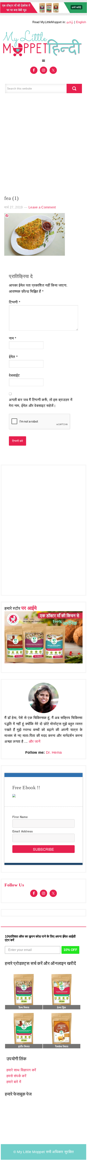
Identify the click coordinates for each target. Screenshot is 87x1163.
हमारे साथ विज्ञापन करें (21, 1070)
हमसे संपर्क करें (16, 1076)
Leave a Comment (42, 207)
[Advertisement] (43, 146)
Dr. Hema (54, 752)
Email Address (22, 831)
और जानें (34, 741)
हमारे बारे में (13, 1082)
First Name (20, 817)
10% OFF (70, 950)
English (81, 22)
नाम (12, 338)
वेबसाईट (14, 375)
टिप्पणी (14, 302)
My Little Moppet (43, 43)
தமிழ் (70, 22)
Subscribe (43, 849)
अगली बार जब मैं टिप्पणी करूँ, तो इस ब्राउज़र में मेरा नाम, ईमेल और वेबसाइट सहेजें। (40, 403)
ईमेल (13, 357)
